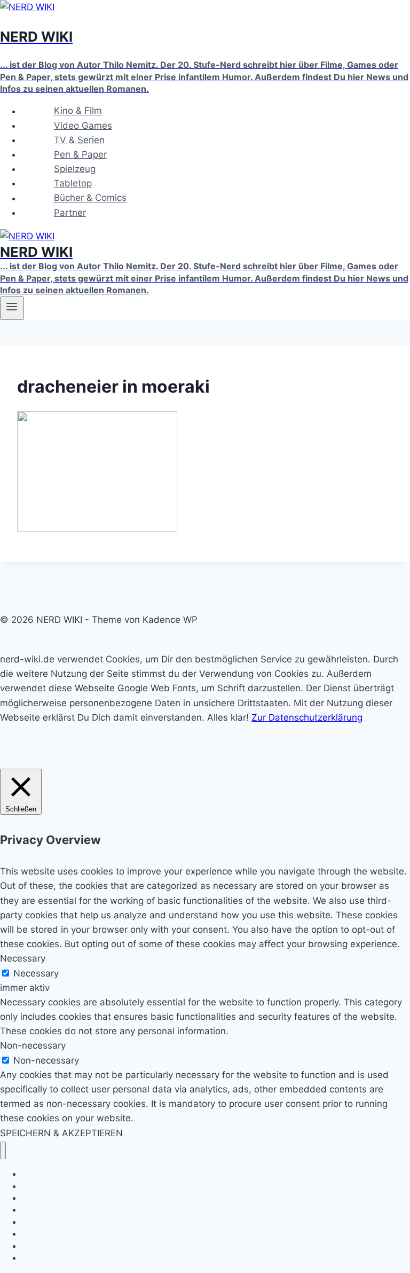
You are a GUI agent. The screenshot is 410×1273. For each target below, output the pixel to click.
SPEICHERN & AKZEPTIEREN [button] (61, 1133)
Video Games (83, 125)
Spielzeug (75, 168)
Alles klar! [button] (228, 717)
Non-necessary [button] (33, 1045)
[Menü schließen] (3, 1150)
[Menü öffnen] (12, 308)
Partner (70, 212)
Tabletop (73, 183)
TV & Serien (79, 140)
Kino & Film (78, 111)
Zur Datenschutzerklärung (306, 717)
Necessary (36, 973)
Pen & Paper (80, 154)
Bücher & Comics (90, 198)
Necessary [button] (22, 958)
